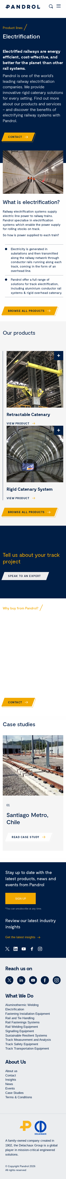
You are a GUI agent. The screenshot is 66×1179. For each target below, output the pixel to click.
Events (10, 1088)
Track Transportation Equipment (27, 1048)
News (9, 1084)
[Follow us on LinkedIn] (21, 980)
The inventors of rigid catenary (23, 651)
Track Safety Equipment (21, 1044)
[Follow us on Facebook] (45, 980)
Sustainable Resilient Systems (26, 1035)
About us (11, 1071)
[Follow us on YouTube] (33, 980)
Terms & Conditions (18, 1097)
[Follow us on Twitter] (9, 980)
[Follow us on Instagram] (57, 980)
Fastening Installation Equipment (27, 1013)
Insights (10, 1079)
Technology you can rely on (29, 665)
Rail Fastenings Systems (22, 1022)
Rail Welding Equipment (21, 1026)
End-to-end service (22, 677)
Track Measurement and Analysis (28, 1039)
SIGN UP (20, 898)
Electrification (14, 1009)
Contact (10, 1075)
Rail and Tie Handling (19, 1018)
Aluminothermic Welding (21, 1005)
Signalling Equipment (19, 1031)
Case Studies (14, 1093)
